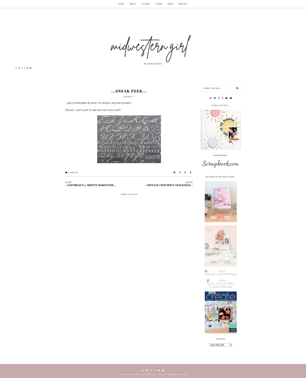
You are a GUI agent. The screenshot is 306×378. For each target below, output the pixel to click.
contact (183, 4)
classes (146, 4)
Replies (73, 173)
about (133, 4)
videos (158, 4)
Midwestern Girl (147, 375)
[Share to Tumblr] (190, 173)
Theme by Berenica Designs (172, 375)
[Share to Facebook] (180, 173)
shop (170, 4)
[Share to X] (175, 173)
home (121, 4)
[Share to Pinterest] (185, 173)
